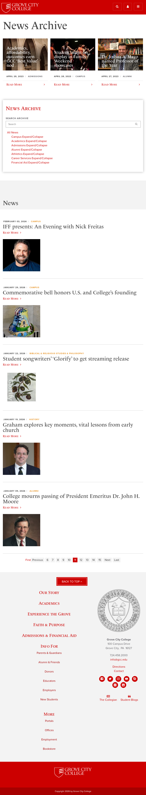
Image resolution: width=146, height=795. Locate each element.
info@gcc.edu (118, 659)
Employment (49, 739)
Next (107, 560)
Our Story (49, 592)
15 (99, 560)
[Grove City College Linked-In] (123, 685)
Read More (11, 232)
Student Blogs (129, 700)
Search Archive (17, 118)
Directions (119, 667)
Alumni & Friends (49, 662)
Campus (36, 221)
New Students (49, 699)
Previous (37, 560)
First (28, 560)
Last (116, 560)
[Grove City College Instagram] (118, 679)
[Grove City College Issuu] (135, 679)
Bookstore (49, 749)
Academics (49, 603)
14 (93, 560)
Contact (119, 671)
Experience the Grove (49, 613)
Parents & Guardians (49, 653)
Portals (49, 721)
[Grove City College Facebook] (102, 679)
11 (75, 560)
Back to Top (71, 581)
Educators (49, 681)
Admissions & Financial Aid (49, 635)
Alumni (34, 491)
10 (69, 560)
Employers (49, 690)
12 (81, 560)
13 (87, 560)
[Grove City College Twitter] (110, 679)
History (34, 419)
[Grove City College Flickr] (115, 685)
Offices (49, 730)
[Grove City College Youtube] (126, 679)
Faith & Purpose (49, 624)
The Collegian (108, 700)
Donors (49, 671)
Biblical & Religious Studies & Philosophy (57, 353)
